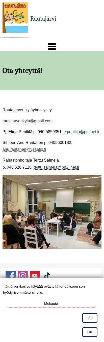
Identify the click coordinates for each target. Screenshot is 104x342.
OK (89, 332)
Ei (89, 318)
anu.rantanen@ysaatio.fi (24, 149)
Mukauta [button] (51, 303)
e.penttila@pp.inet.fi (81, 132)
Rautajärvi (43, 18)
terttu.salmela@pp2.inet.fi (56, 167)
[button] (52, 46)
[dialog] (52, 310)
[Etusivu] (15, 18)
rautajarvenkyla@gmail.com (28, 121)
